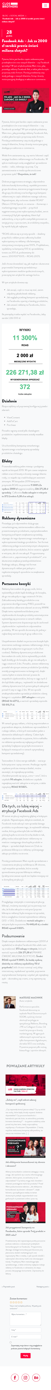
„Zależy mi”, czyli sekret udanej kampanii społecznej (21, 1101)
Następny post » (43, 1286)
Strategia (19, 54)
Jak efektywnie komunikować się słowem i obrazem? (25, 1164)
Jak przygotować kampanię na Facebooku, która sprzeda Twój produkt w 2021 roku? (25, 1231)
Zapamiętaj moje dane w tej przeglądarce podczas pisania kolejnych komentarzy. (26, 1347)
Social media (7, 54)
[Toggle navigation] (45, 5)
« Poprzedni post (8, 1286)
